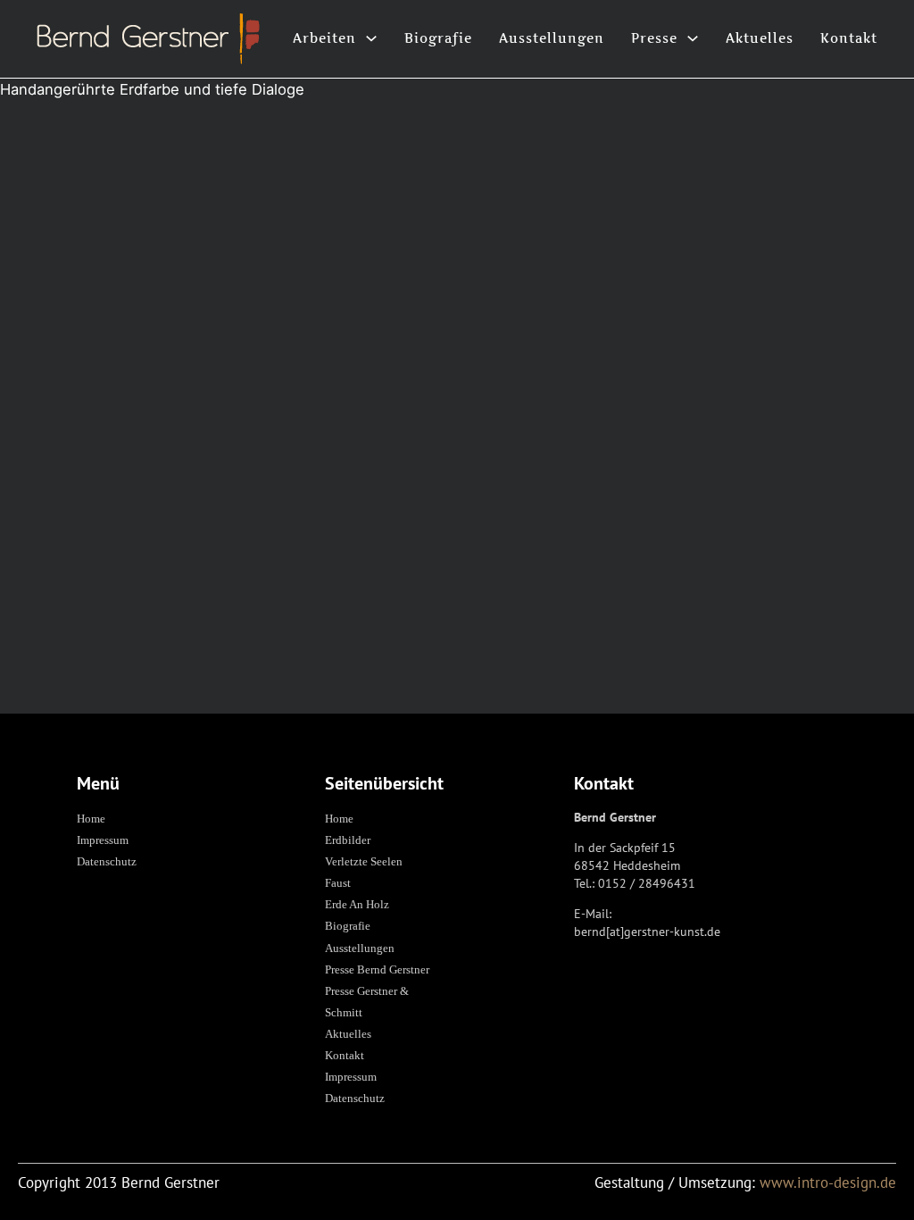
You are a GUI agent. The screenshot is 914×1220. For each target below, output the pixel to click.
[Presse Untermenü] (692, 38)
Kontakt (848, 38)
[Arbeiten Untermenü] (371, 38)
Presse (654, 38)
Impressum (103, 840)
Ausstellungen (551, 38)
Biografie (438, 38)
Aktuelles (760, 38)
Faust (338, 883)
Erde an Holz (357, 904)
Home (91, 818)
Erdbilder (347, 840)
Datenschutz (107, 861)
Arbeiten (324, 38)
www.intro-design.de (828, 1182)
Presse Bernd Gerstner (377, 969)
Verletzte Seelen (364, 861)
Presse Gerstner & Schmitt (367, 1001)
